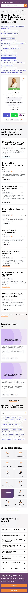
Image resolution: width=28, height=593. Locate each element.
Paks (16, 436)
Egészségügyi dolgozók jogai (6, 36)
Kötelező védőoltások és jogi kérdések (8, 55)
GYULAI (20, 427)
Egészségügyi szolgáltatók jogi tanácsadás (9, 45)
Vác (23, 439)
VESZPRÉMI (4, 424)
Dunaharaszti (4, 434)
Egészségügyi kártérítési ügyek (7, 43)
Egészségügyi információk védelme (8, 38)
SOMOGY (11, 424)
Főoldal (2, 11)
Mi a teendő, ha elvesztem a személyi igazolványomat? (13, 143)
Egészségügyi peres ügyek (20, 43)
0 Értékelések (21, 95)
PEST (3, 417)
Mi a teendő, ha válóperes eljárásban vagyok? (12, 187)
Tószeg (19, 439)
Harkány (22, 434)
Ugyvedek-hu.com (9, 2)
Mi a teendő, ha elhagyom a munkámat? (13, 210)
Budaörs (11, 431)
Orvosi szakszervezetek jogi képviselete (9, 67)
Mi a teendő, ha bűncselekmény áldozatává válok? (12, 165)
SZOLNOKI (17, 424)
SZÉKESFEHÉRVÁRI (6, 422)
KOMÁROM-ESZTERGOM (7, 427)
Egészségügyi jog (13, 11)
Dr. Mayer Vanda (14, 93)
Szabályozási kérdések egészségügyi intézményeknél (11, 72)
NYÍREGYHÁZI (15, 422)
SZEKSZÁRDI (13, 429)
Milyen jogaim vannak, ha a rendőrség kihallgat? (12, 295)
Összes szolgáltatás (7, 11)
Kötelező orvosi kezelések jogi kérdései (8, 53)
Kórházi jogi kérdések (15, 48)
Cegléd (16, 431)
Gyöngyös (17, 434)
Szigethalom (9, 439)
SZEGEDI (8, 417)
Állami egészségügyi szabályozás (7, 26)
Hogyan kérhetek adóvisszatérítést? (9, 231)
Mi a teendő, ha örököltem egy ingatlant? (12, 273)
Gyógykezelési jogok (5, 48)
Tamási (14, 439)
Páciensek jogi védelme (21, 70)
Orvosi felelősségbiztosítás (6, 62)
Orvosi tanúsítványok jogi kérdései (8, 70)
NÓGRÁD (20, 429)
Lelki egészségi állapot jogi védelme (8, 58)
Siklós (20, 436)
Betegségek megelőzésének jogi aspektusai (9, 31)
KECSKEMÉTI (18, 419)
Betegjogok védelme (5, 28)
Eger (16, 427)
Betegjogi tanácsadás (20, 26)
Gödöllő (11, 434)
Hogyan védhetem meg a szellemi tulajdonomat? (12, 252)
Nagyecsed (11, 436)
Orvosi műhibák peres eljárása (7, 65)
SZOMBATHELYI (5, 429)
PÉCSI (24, 419)
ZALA (21, 422)
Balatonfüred (4, 431)
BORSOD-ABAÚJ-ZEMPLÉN (8, 419)
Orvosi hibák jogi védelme (19, 62)
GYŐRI (20, 417)
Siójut (3, 439)
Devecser (21, 431)
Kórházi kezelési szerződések (6, 50)
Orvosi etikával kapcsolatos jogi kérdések (9, 60)
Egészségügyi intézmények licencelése (8, 40)
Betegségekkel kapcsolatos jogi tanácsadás (9, 33)
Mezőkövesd (4, 436)
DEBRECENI (14, 417)
